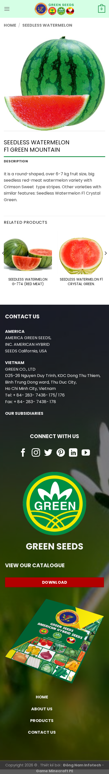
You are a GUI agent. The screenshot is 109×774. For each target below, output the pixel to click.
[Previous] (3, 263)
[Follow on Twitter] (48, 453)
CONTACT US (42, 732)
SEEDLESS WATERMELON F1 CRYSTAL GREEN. (81, 281)
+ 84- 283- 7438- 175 (34, 395)
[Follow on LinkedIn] (73, 453)
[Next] (105, 263)
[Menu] (7, 9)
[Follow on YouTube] (86, 453)
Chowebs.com (54, 463)
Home (10, 25)
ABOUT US (41, 709)
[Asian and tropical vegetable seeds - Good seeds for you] (54, 9)
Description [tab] (16, 161)
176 (61, 395)
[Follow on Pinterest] (61, 453)
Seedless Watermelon (47, 25)
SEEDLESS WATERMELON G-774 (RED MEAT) (27, 281)
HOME (42, 697)
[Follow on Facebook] (23, 453)
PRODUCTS (41, 721)
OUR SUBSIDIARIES (24, 413)
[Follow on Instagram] (36, 453)
